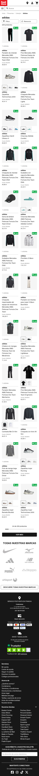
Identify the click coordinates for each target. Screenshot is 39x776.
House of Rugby (7, 729)
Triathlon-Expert (26, 732)
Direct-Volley (6, 717)
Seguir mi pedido (8, 672)
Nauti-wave (6, 736)
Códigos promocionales (10, 676)
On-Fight (5, 739)
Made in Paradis (7, 734)
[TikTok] (22, 772)
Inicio (3, 13)
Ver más (19, 534)
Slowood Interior (26, 715)
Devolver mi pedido (8, 674)
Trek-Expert (24, 729)
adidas (4, 50)
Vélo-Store (24, 736)
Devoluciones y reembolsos (11, 691)
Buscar (11, 8)
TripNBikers (24, 734)
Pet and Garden (26, 713)
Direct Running (7, 715)
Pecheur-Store (25, 710)
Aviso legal (6, 693)
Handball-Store (7, 727)
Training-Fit (24, 727)
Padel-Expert (6, 741)
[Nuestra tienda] (27, 3)
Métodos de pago (8, 695)
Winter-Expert (25, 739)
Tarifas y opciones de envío (11, 698)
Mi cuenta (5, 667)
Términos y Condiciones (10, 688)
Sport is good (25, 724)
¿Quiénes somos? (8, 683)
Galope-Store (6, 722)
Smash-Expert (25, 717)
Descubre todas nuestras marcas (19, 587)
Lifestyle (18, 13)
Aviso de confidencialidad (11, 700)
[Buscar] (7, 8)
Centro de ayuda (7, 669)
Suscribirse (19, 759)
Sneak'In (23, 720)
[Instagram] (17, 772)
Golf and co (6, 724)
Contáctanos (19, 604)
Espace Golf (6, 720)
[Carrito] (37, 3)
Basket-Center (7, 710)
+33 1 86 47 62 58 (19, 610)
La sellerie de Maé (8, 732)
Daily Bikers (6, 713)
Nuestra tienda (7, 703)
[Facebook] (12, 772)
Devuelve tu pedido (19, 641)
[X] (26, 772)
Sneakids (23, 722)
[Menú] (2, 8)
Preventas (10, 13)
